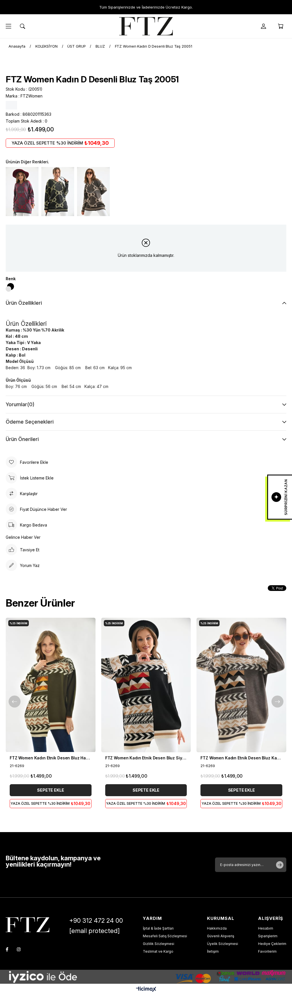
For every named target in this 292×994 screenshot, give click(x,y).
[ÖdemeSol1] (76, 977)
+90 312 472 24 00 (96, 920)
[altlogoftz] (27, 924)
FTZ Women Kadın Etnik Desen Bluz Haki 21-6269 (51, 757)
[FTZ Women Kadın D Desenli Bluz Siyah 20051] (57, 191)
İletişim (213, 951)
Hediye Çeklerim (272, 944)
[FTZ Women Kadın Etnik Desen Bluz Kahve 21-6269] (241, 685)
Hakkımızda (217, 928)
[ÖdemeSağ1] (216, 977)
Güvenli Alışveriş (220, 936)
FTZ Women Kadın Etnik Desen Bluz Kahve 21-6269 (241, 757)
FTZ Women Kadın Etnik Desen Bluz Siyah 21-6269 (146, 757)
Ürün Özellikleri (24, 303)
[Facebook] (7, 949)
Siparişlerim (267, 936)
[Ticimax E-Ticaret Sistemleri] (146, 990)
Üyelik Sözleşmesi (222, 944)
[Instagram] (19, 949)
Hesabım (265, 928)
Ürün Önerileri (22, 439)
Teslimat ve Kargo (158, 951)
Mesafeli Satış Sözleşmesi (165, 936)
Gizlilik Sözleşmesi (158, 944)
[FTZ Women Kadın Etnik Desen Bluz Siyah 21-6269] (146, 685)
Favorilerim (267, 951)
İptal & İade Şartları (158, 928)
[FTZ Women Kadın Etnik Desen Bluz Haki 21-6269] (51, 685)
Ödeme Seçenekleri (30, 422)
